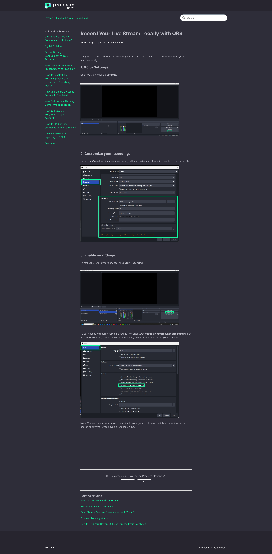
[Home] (59, 6)
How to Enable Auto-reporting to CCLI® (56, 135)
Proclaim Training (64, 18)
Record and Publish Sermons (96, 506)
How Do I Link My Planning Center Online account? (59, 103)
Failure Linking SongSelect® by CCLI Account (56, 56)
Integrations (82, 18)
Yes (127, 481)
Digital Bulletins (53, 46)
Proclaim (49, 18)
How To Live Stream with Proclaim (99, 500)
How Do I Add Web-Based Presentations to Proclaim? (60, 67)
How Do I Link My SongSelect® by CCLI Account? (56, 114)
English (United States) (212, 547)
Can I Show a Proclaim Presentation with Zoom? (59, 38)
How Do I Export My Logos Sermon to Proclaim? (59, 93)
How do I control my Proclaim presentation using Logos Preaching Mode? (57, 80)
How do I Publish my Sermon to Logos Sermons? (60, 125)
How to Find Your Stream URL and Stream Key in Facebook (113, 524)
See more (50, 143)
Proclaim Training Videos (94, 518)
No (144, 481)
